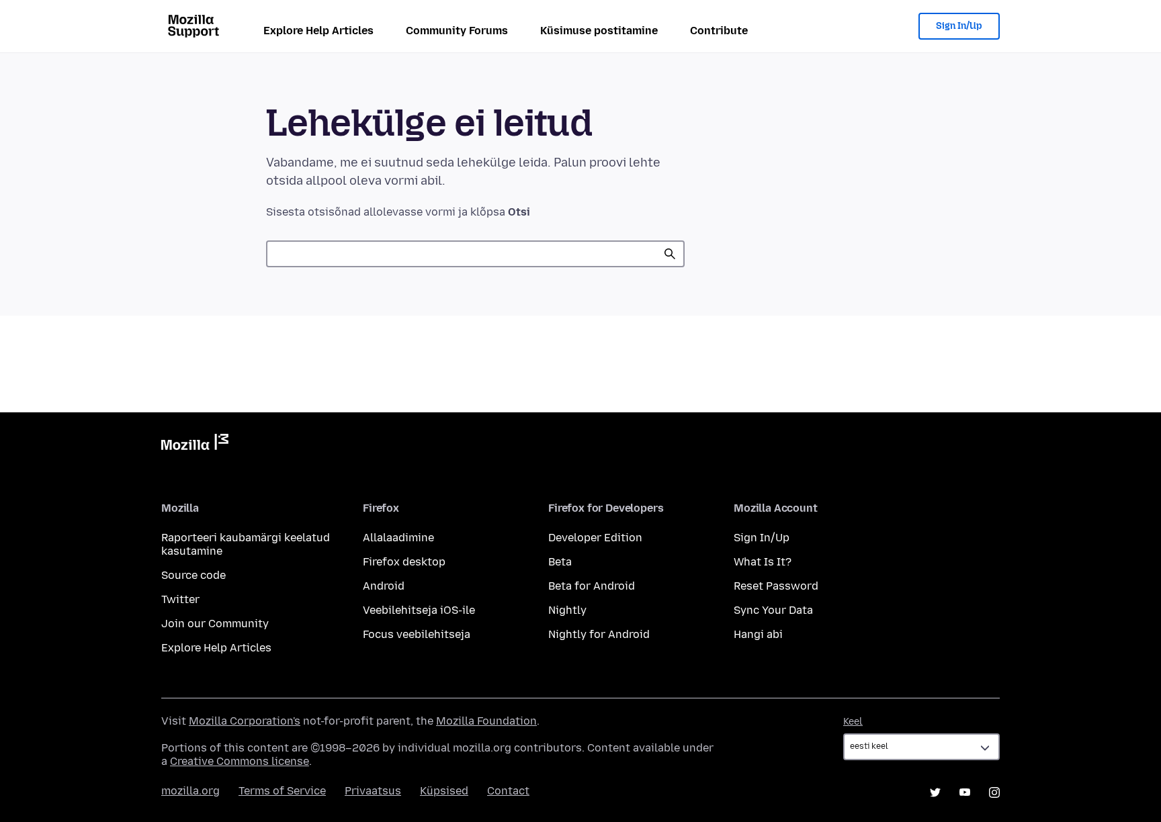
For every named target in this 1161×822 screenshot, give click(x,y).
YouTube (964, 792)
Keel (853, 721)
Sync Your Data (773, 610)
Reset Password (776, 586)
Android (383, 586)
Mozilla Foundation (486, 721)
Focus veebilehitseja (416, 634)
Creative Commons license (239, 761)
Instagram (994, 792)
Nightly (567, 610)
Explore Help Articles (318, 30)
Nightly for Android (599, 634)
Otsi (670, 254)
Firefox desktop (404, 561)
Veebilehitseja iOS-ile (419, 610)
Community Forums (457, 30)
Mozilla (194, 444)
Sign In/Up (959, 26)
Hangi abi (758, 634)
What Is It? (762, 561)
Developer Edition (595, 537)
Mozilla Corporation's (244, 721)
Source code (193, 575)
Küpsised (444, 790)
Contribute (719, 30)
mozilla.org (190, 790)
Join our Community (215, 623)
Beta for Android (591, 586)
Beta (560, 561)
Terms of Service (282, 790)
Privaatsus (373, 790)
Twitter (180, 599)
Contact (508, 790)
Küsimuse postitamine (599, 30)
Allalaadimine (398, 537)
